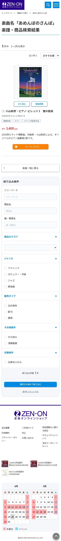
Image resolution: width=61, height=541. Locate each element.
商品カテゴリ (11, 236)
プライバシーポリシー (9, 439)
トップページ (7, 13)
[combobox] (30, 196)
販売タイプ (10, 296)
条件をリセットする (30, 391)
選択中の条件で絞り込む (30, 384)
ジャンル (8, 258)
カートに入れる (32, 146)
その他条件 (10, 327)
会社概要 (5, 427)
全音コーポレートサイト (50, 444)
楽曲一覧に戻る (31, 168)
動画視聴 (39, 103)
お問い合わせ (28, 437)
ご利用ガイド (28, 427)
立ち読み (22, 103)
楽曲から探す (22, 13)
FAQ (24, 432)
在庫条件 (8, 352)
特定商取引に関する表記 (50, 429)
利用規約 (5, 432)
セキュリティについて (50, 437)
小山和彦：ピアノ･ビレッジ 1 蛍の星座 (29, 111)
